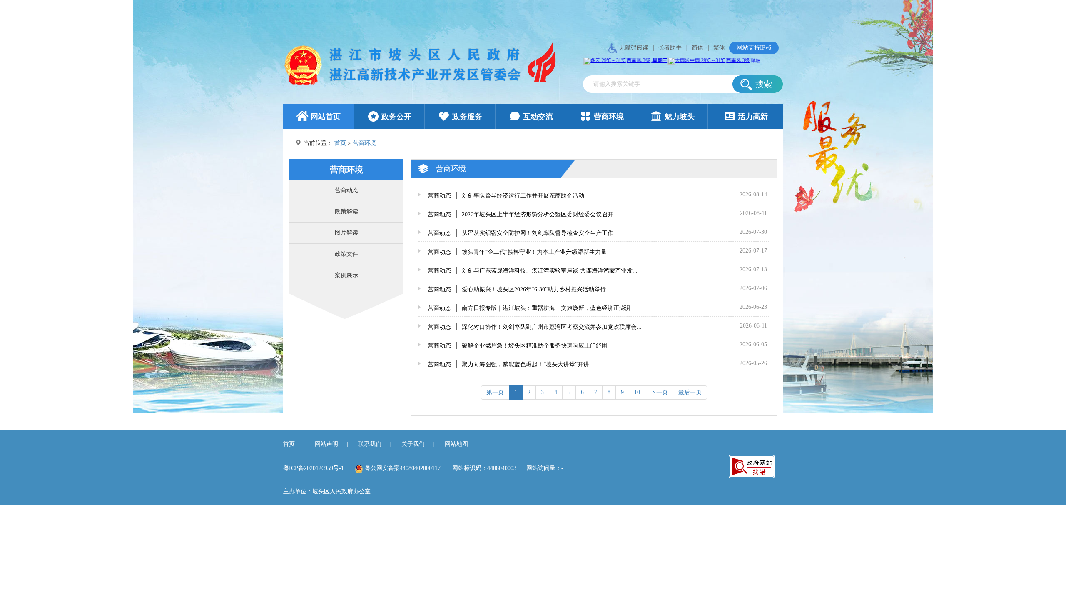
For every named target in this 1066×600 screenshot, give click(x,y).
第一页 (495, 392)
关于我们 (413, 444)
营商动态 (346, 190)
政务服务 (467, 116)
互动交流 (538, 116)
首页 (340, 143)
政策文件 (346, 254)
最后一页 (690, 392)
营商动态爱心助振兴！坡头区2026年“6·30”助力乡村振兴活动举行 (517, 289)
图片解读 (346, 233)
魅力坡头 (680, 116)
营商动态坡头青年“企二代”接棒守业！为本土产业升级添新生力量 (517, 252)
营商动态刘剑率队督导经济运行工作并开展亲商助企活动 (506, 195)
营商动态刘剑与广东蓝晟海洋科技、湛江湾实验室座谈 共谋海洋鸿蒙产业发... (533, 271)
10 (637, 392)
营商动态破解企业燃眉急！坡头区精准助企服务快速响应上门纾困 (518, 345)
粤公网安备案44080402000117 (403, 468)
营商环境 (609, 116)
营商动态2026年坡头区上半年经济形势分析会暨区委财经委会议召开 (520, 214)
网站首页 (326, 116)
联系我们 (369, 444)
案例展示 (346, 275)
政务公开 (396, 116)
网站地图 (456, 444)
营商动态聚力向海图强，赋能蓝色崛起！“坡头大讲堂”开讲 (508, 364)
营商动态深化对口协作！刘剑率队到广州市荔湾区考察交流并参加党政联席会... (535, 327)
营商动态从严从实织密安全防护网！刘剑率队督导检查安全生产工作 (520, 233)
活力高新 (753, 116)
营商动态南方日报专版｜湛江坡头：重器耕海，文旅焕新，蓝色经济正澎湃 (529, 308)
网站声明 (326, 444)
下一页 (659, 392)
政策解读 (346, 211)
